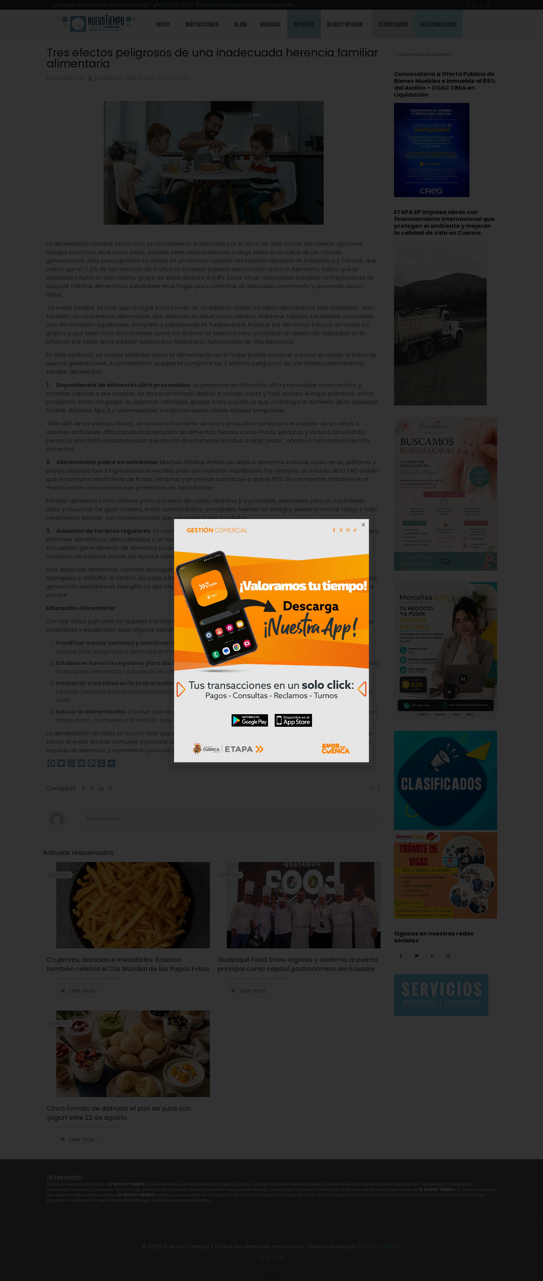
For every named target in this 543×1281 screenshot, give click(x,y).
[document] (271, 640)
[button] (363, 524)
